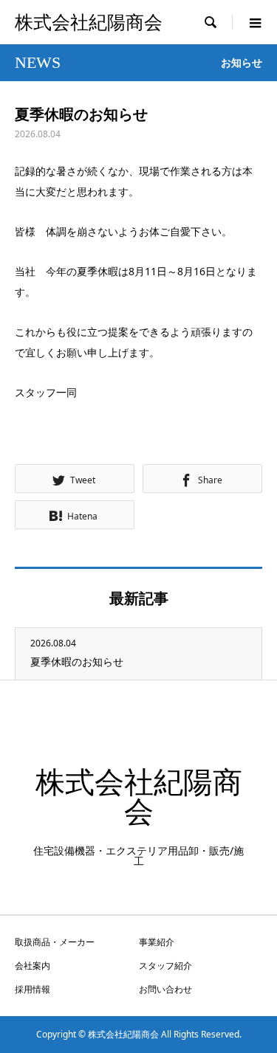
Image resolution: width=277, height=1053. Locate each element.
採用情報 (32, 989)
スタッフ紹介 (165, 965)
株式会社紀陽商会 (89, 22)
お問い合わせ (165, 989)
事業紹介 (156, 942)
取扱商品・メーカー (55, 942)
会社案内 (32, 965)
